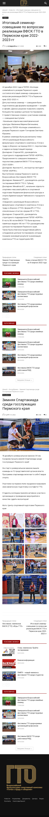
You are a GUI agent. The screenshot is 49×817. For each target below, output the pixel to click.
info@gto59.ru (12, 46)
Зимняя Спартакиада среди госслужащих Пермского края (11, 262)
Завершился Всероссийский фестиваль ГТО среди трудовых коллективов (30, 294)
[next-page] (7, 316)
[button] (4, 3)
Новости (12, 10)
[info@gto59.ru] (3, 46)
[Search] (45, 3)
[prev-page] (3, 316)
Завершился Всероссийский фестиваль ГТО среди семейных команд (30, 281)
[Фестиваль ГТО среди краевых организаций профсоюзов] (9, 307)
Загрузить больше (23, 380)
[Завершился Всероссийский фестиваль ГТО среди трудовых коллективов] (9, 295)
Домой (4, 10)
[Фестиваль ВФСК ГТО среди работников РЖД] (9, 371)
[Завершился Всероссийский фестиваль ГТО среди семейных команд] (9, 282)
